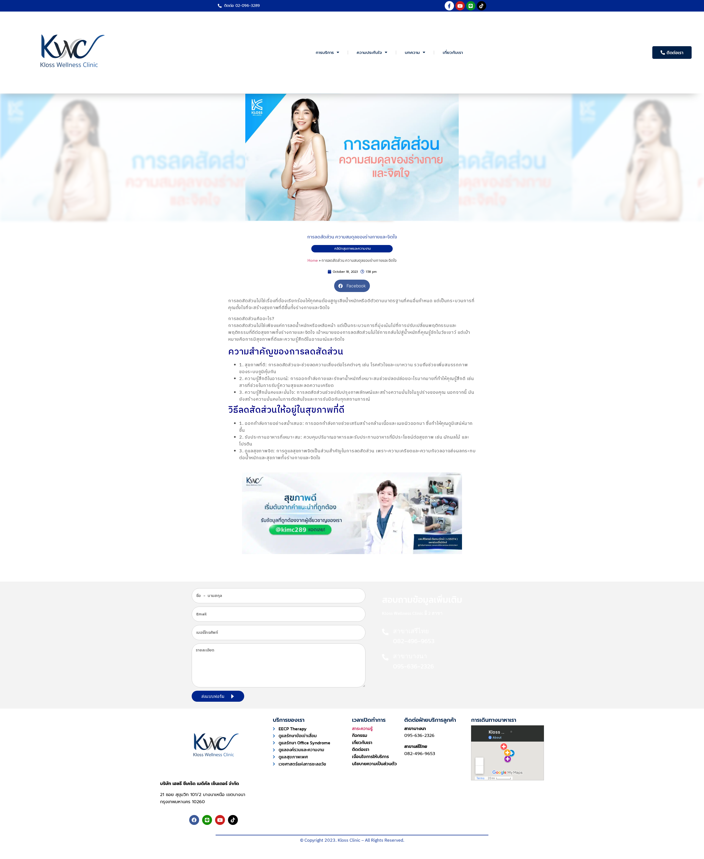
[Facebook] (194, 820)
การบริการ (325, 52)
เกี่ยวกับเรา (453, 52)
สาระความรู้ (362, 728)
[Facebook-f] (449, 5)
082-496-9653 (419, 753)
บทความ (412, 52)
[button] (352, 286)
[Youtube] (460, 5)
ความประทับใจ (369, 52)
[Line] (470, 5)
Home (312, 261)
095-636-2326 (419, 735)
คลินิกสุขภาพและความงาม (352, 248)
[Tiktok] (481, 5)
